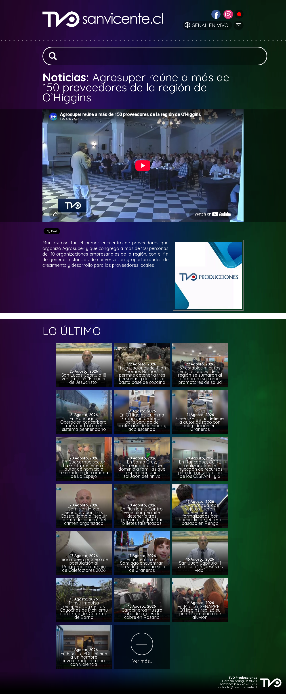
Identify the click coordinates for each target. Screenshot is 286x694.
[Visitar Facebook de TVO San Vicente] (215, 14)
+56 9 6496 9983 (245, 684)
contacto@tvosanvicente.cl (237, 687)
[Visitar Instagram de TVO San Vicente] (227, 14)
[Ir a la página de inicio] (106, 37)
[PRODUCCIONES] (239, 14)
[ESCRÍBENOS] (238, 25)
